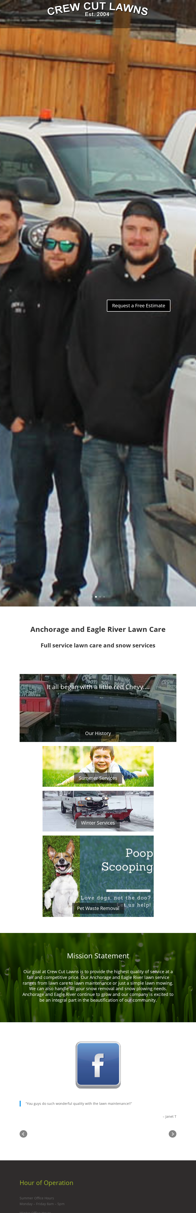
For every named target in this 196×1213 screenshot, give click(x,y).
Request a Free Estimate (138, 305)
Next (172, 1140)
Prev (23, 1140)
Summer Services (98, 778)
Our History (98, 733)
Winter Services (98, 823)
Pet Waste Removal (98, 908)
